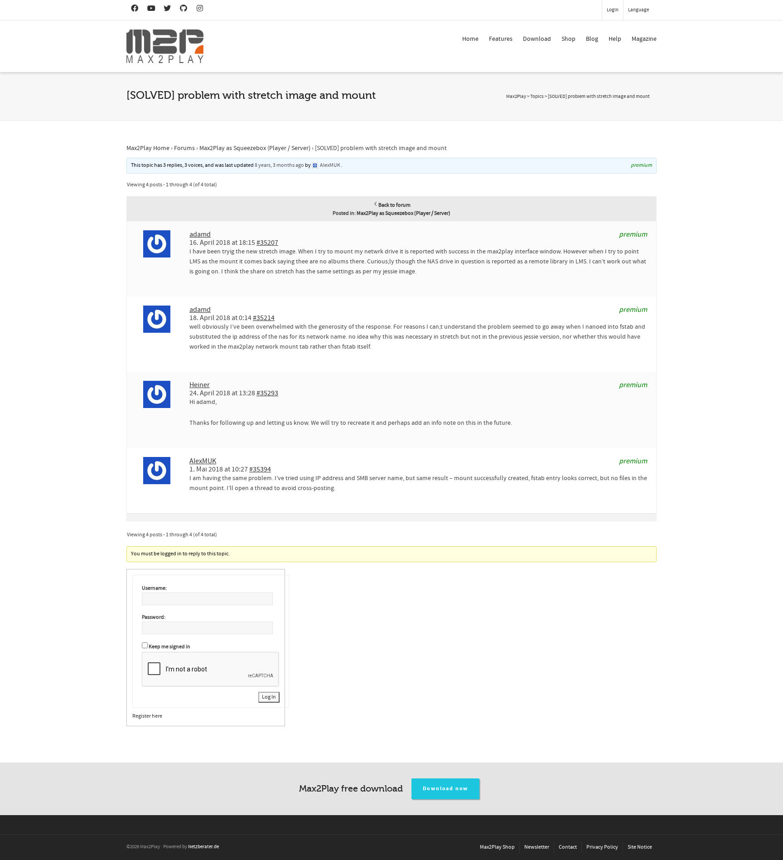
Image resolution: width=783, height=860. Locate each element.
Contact (568, 847)
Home (470, 39)
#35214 (264, 317)
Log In (269, 697)
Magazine (644, 39)
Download (537, 39)
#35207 (267, 242)
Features (500, 39)
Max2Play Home (147, 148)
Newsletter (536, 847)
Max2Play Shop (497, 847)
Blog (592, 39)
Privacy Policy (602, 847)
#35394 (260, 469)
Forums (184, 148)
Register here (147, 716)
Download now (446, 788)
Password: (153, 617)
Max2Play (516, 96)
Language (638, 10)
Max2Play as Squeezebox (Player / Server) (254, 148)
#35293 (267, 393)
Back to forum (394, 205)
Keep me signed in (169, 646)
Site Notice (640, 847)
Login (613, 10)
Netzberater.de (203, 847)
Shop (568, 39)
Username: (154, 588)
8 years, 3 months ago (279, 165)
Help (615, 39)
